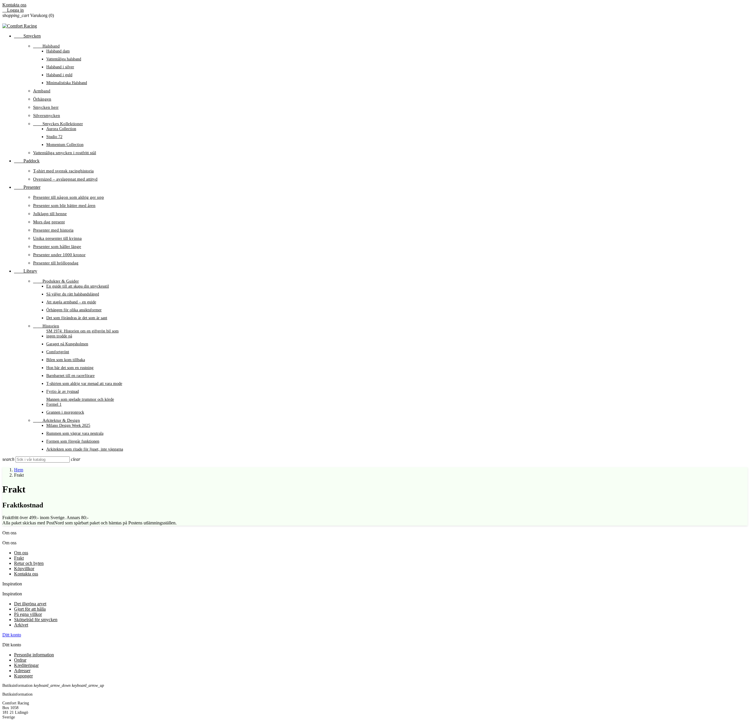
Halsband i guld (59, 74)
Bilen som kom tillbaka (65, 359)
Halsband (46, 45)
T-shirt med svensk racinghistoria (63, 170)
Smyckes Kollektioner (58, 123)
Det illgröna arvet (30, 603)
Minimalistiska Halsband (66, 82)
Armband (41, 90)
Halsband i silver (60, 66)
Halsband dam (58, 51)
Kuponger (23, 675)
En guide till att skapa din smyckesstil (77, 286)
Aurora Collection (61, 128)
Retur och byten (29, 563)
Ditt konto (11, 634)
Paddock (27, 160)
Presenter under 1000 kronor (59, 254)
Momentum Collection (64, 144)
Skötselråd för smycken (35, 619)
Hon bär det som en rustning (69, 367)
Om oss (21, 552)
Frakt (19, 557)
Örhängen (42, 98)
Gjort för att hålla (30, 609)
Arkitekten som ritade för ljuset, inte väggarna (84, 449)
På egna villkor (28, 614)
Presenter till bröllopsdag (56, 262)
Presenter (27, 187)
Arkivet (21, 624)
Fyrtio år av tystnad (62, 391)
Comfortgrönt (57, 351)
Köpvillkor (24, 568)
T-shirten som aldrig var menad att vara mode (84, 383)
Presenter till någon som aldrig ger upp (68, 197)
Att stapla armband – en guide (71, 302)
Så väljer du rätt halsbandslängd (72, 294)
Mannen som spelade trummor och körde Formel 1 (80, 402)
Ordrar (20, 660)
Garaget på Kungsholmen (67, 344)
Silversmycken (46, 115)
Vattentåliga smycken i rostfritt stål (64, 152)
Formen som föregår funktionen (72, 441)
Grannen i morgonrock (65, 412)
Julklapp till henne (50, 213)
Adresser (22, 670)
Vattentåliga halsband (63, 59)
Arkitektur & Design (56, 420)
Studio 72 (54, 136)
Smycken (27, 35)
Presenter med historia (53, 229)
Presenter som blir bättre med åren (64, 205)
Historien (46, 325)
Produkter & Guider (56, 280)
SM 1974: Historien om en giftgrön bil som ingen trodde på (82, 333)
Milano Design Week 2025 (68, 425)
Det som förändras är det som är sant (76, 317)
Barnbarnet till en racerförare (70, 375)
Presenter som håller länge (57, 246)
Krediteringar (26, 665)
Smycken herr (46, 107)
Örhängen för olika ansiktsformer (74, 310)
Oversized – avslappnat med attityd (65, 178)
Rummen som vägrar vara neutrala (74, 433)
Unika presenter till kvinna (57, 238)
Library (25, 271)
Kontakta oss (14, 4)
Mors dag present (49, 221)
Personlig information (34, 654)
